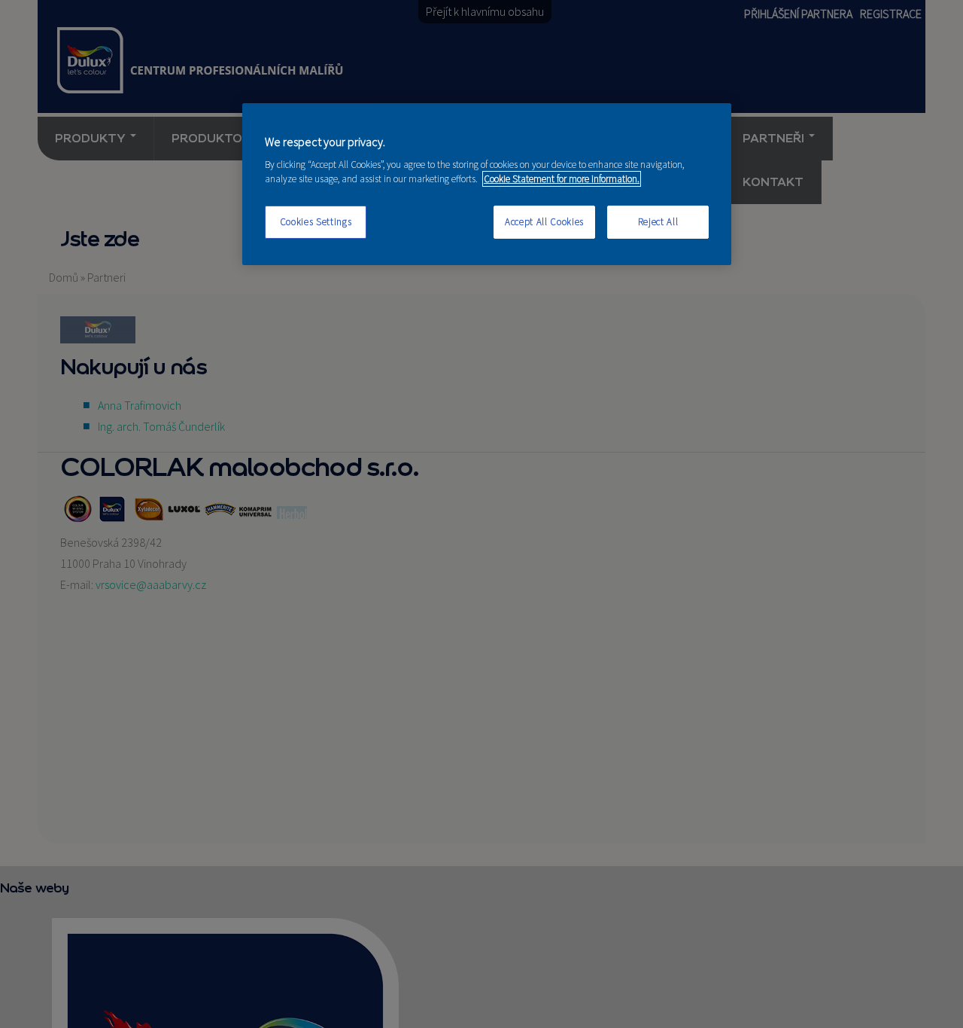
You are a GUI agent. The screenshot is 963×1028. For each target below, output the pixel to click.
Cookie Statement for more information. (561, 178)
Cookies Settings (315, 221)
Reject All (658, 221)
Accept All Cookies (544, 221)
